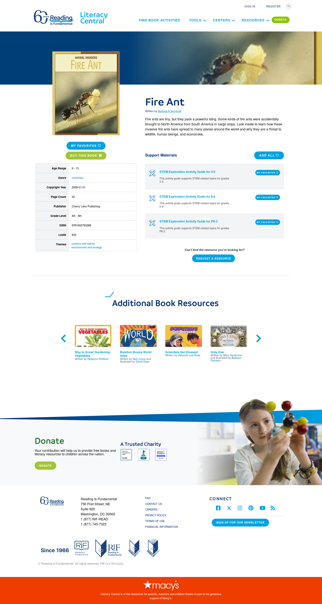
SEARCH (289, 7)
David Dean (143, 361)
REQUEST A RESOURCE (213, 258)
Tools (195, 20)
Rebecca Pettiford (97, 359)
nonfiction (77, 178)
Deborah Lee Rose (189, 355)
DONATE (280, 19)
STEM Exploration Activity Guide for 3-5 (187, 172)
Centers (221, 20)
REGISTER (273, 6)
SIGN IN (249, 6)
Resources (253, 20)
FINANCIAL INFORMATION (161, 527)
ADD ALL (267, 155)
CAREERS (151, 509)
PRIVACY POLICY (155, 515)
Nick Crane (139, 359)
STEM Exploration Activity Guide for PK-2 (189, 221)
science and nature (83, 243)
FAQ (147, 498)
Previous (63, 338)
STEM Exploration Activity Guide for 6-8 (187, 196)
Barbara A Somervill (169, 111)
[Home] (56, 12)
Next (259, 338)
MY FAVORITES (84, 145)
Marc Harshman (232, 355)
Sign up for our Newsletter (240, 522)
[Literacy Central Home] (94, 12)
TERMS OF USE (156, 521)
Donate (45, 465)
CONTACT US (154, 504)
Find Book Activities (159, 20)
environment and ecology (87, 247)
